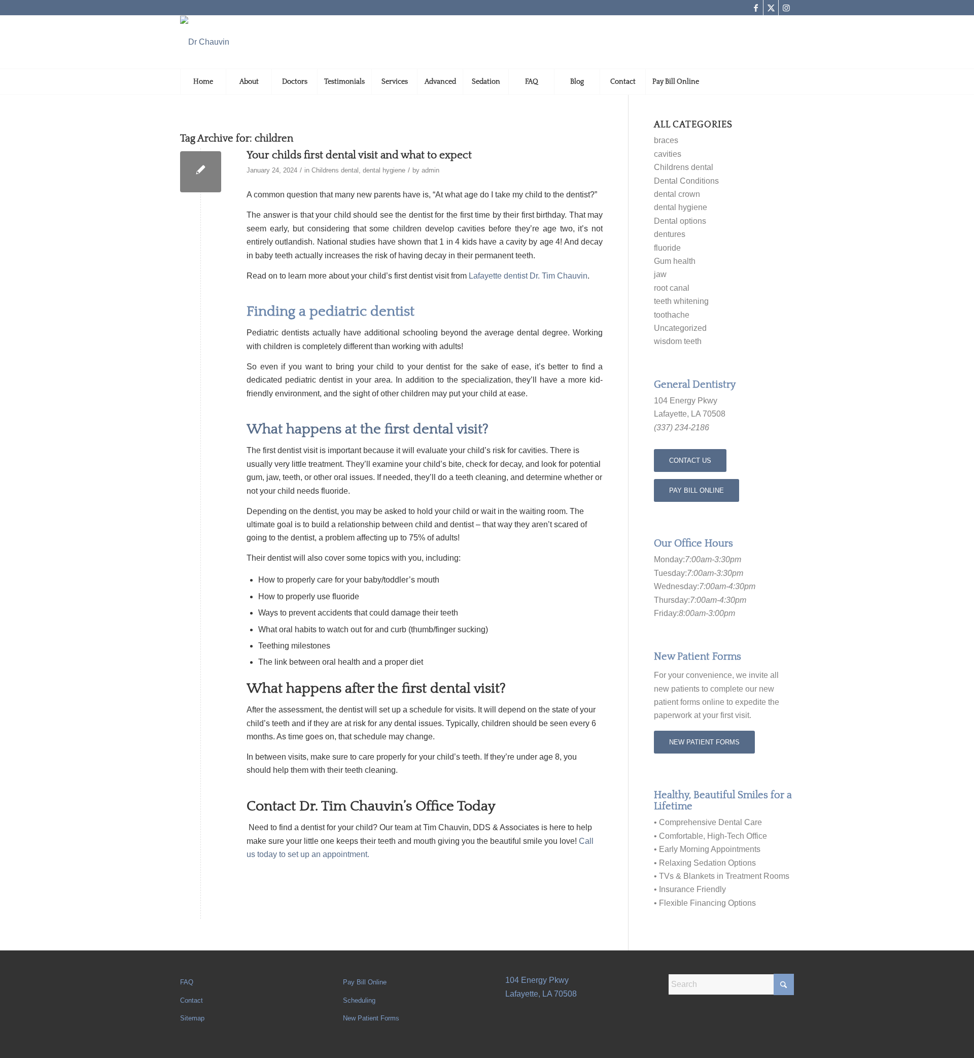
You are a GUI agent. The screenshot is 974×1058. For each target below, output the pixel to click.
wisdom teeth (678, 341)
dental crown (677, 194)
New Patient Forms (371, 1018)
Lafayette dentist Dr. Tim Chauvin (528, 275)
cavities (667, 154)
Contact (191, 1000)
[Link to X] (770, 7)
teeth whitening (681, 301)
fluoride (667, 248)
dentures (669, 234)
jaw (660, 274)
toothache (671, 315)
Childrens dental (335, 170)
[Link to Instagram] (786, 7)
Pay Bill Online (365, 982)
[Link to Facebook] (755, 7)
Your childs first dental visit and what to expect (359, 155)
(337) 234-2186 (681, 427)
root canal (671, 288)
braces (666, 140)
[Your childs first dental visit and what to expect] (200, 171)
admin (430, 170)
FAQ (186, 982)
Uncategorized (680, 328)
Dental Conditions (686, 181)
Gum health (674, 261)
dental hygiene (384, 170)
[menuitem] (203, 81)
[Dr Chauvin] (204, 42)
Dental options (680, 221)
